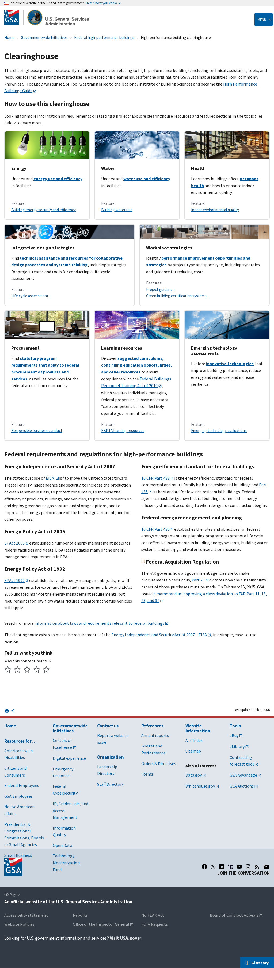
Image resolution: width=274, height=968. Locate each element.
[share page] (13, 712)
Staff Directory (110, 784)
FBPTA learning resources (122, 430)
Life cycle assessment (29, 295)
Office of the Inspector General (101, 924)
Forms (147, 774)
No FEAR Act (152, 915)
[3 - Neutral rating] (27, 670)
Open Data (62, 845)
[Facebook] (204, 866)
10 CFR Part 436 (155, 529)
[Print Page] (6, 711)
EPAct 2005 (14, 543)
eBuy (234, 735)
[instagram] (248, 866)
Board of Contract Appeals (234, 915)
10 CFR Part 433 (155, 478)
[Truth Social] (230, 866)
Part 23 (198, 580)
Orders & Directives (158, 763)
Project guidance (160, 289)
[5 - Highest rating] (46, 670)
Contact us (108, 726)
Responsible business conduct (36, 430)
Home (9, 37)
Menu (262, 19)
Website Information (197, 728)
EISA (50, 478)
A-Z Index (194, 740)
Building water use (116, 209)
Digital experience (69, 758)
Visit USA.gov (123, 938)
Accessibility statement (26, 915)
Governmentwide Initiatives (44, 37)
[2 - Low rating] (17, 670)
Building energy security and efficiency (43, 209)
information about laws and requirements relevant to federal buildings (99, 623)
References (152, 726)
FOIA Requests (154, 924)
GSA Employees (18, 796)
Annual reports (155, 735)
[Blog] (257, 866)
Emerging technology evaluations (219, 430)
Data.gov (193, 775)
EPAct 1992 (14, 580)
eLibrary (237, 746)
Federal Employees (21, 785)
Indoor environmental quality (215, 209)
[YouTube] (239, 866)
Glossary (260, 962)
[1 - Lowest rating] (8, 670)
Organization (110, 757)
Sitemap (193, 751)
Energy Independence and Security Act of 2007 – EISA (159, 634)
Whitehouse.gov (200, 786)
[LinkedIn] (221, 866)
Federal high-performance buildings (104, 37)
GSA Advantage (243, 775)
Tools (235, 726)
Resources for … (20, 741)
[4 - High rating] (36, 670)
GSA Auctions (242, 786)
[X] (213, 866)
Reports (80, 915)
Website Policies (19, 924)
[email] (266, 866)
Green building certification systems (176, 295)
